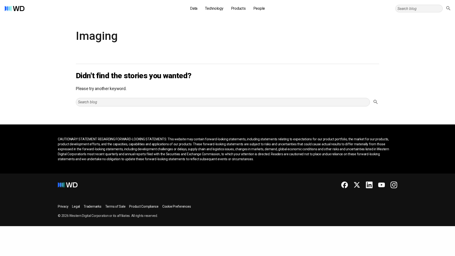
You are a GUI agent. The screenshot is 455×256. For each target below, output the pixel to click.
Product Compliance (144, 206)
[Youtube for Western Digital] (381, 185)
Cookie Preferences (176, 206)
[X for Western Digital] (357, 185)
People (259, 8)
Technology (214, 8)
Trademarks (92, 206)
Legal (76, 206)
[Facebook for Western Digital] (344, 185)
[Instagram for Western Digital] (394, 185)
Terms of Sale (115, 206)
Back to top (433, 250)
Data (193, 8)
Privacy (63, 206)
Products (238, 8)
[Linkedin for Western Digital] (369, 185)
